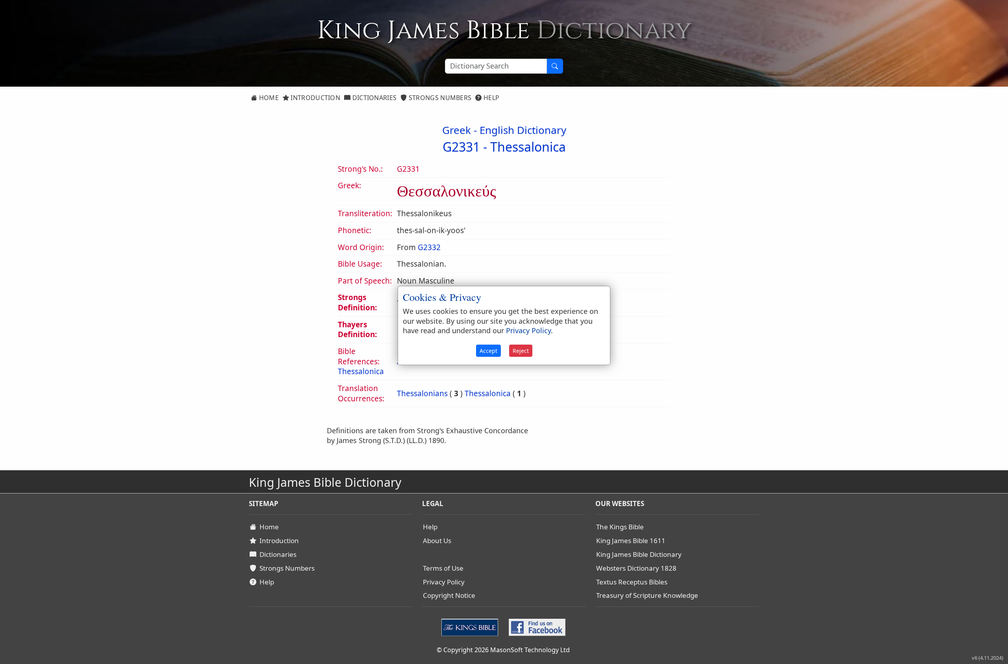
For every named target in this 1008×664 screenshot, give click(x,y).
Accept (488, 350)
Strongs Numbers (439, 97)
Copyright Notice (449, 595)
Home (268, 97)
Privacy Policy (444, 581)
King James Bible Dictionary (639, 554)
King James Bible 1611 (630, 540)
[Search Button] (555, 66)
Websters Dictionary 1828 (636, 568)
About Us (437, 540)
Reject (521, 350)
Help (491, 97)
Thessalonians (422, 393)
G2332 (429, 247)
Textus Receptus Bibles (631, 581)
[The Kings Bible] (471, 626)
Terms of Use (443, 568)
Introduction (314, 97)
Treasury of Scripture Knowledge (647, 595)
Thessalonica (528, 146)
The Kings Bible (620, 526)
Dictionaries (373, 97)
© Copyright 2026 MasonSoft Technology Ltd (503, 649)
